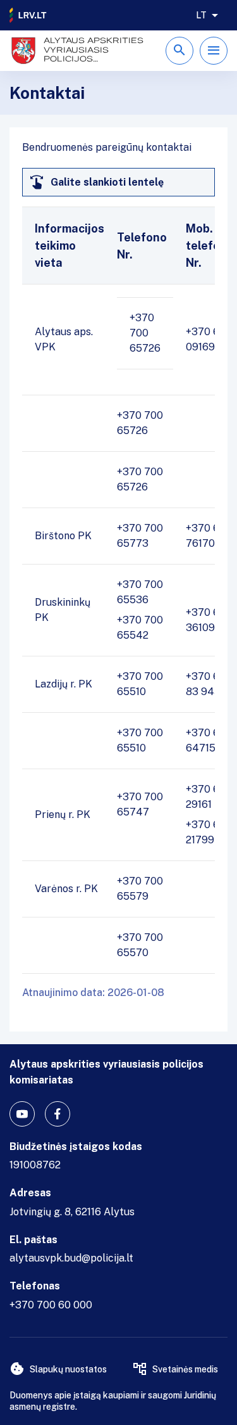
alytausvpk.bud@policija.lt (71, 1258)
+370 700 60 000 (50, 1305)
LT (201, 15)
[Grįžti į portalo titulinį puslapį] (28, 15)
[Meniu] (214, 51)
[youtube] (22, 1114)
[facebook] (57, 1114)
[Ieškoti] (179, 51)
